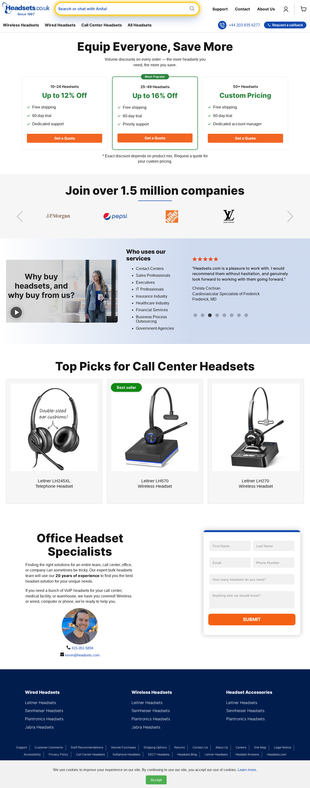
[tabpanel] (248, 280)
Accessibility (32, 754)
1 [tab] (196, 315)
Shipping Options (155, 747)
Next (290, 216)
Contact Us (200, 747)
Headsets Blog (187, 754)
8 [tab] (246, 315)
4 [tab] (217, 315)
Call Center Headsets (101, 25)
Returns (179, 747)
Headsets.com (276, 754)
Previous (20, 216)
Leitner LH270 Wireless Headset (256, 483)
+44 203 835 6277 (244, 25)
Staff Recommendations (87, 747)
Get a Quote (64, 138)
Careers (241, 747)
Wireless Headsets (21, 25)
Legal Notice (282, 747)
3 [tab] (210, 315)
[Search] (192, 9)
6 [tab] (232, 315)
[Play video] (16, 312)
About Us (266, 9)
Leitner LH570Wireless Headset (155, 483)
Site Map (260, 747)
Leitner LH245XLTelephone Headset (54, 483)
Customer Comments (49, 747)
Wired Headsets (60, 25)
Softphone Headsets (126, 754)
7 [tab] (239, 315)
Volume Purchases (123, 747)
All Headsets (140, 25)
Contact (242, 9)
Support (220, 9)
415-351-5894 (81, 648)
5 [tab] (225, 315)
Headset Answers (247, 754)
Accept (156, 780)
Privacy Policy (58, 754)
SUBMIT (252, 619)
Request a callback (287, 25)
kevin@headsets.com (82, 655)
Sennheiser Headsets (44, 710)
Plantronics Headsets (44, 718)
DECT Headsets (159, 754)
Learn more (247, 770)
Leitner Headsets (40, 702)
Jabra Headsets (39, 727)
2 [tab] (203, 315)
